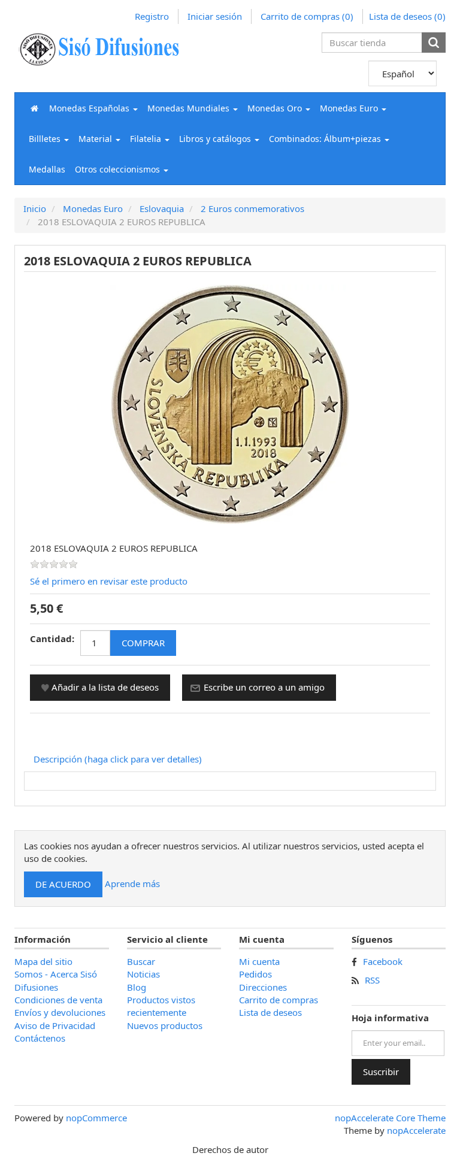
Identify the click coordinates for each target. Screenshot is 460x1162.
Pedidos (255, 974)
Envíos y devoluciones (59, 1012)
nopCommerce (96, 1118)
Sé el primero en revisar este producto (108, 581)
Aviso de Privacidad (54, 1025)
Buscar (141, 961)
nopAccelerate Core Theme (390, 1118)
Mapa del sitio (43, 961)
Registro (152, 16)
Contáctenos (39, 1038)
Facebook (382, 961)
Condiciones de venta (58, 1000)
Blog (136, 987)
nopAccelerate (416, 1130)
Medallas (47, 169)
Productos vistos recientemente (161, 1006)
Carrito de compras (278, 1000)
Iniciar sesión (214, 16)
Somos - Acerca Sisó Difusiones (55, 980)
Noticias (143, 974)
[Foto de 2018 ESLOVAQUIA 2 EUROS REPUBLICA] (230, 403)
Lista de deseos (270, 1012)
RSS (372, 980)
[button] (93, 108)
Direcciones (263, 987)
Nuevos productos (164, 1025)
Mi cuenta (259, 961)
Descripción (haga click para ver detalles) (118, 759)
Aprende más (132, 883)
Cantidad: (52, 638)
